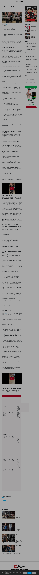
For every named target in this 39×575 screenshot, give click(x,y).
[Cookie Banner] (19, 572)
